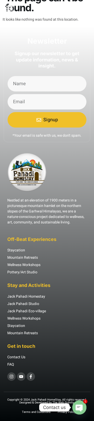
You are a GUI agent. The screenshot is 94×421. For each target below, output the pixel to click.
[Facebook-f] (31, 376)
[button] (9, 8)
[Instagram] (11, 376)
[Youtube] (21, 376)
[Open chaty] (79, 407)
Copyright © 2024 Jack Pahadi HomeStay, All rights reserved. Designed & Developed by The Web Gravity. (47, 401)
